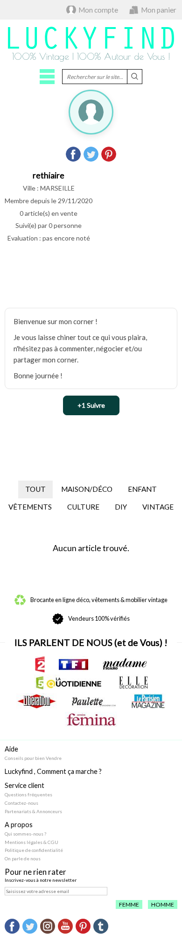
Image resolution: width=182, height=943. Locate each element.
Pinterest (83, 926)
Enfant (142, 489)
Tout (35, 489)
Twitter (29, 926)
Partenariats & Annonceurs (33, 811)
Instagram (47, 926)
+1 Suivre (91, 405)
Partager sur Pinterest (108, 154)
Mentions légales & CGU (31, 842)
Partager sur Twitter (91, 154)
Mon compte (98, 10)
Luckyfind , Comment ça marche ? (53, 771)
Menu (47, 76)
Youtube (65, 926)
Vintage (158, 507)
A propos (19, 825)
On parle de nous (23, 858)
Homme (162, 904)
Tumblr (100, 926)
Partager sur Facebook (73, 154)
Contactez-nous (21, 803)
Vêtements (30, 507)
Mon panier (158, 10)
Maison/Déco (86, 489)
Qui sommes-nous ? (25, 834)
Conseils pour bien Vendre (33, 758)
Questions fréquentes (28, 794)
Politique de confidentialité (34, 850)
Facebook (12, 926)
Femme (129, 904)
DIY (121, 507)
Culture (83, 507)
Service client (24, 785)
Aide (11, 749)
